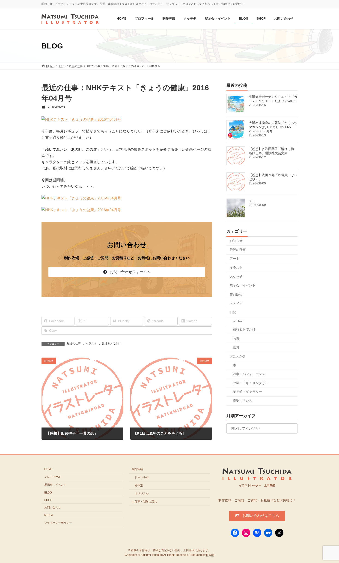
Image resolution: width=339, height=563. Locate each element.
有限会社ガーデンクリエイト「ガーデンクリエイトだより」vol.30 (273, 99)
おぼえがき (238, 356)
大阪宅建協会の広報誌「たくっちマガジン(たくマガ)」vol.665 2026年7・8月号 (273, 127)
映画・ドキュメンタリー (250, 383)
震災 (236, 347)
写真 (236, 338)
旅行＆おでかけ (111, 343)
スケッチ (236, 276)
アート (234, 259)
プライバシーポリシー (58, 522)
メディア (236, 303)
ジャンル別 (142, 477)
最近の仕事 (74, 343)
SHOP (48, 500)
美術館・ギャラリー (247, 392)
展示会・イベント (243, 285)
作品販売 (236, 294)
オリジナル (142, 493)
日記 (233, 312)
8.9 (251, 201)
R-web (210, 555)
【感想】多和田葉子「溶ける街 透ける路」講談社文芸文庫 (271, 151)
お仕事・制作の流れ (144, 501)
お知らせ (236, 241)
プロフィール (52, 476)
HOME (48, 469)
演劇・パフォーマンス (249, 374)
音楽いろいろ (242, 401)
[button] (126, 272)
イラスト (91, 343)
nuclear (238, 321)
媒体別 (139, 485)
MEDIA (48, 515)
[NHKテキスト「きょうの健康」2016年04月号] (81, 119)
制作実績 (137, 469)
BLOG (48, 492)
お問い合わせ (52, 507)
